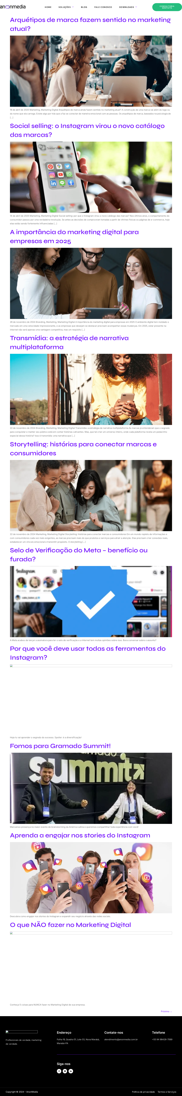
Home (48, 7)
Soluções (65, 7)
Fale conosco (103, 7)
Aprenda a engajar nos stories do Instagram (80, 835)
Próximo (166, 1011)
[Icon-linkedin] (71, 1071)
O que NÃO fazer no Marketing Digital (70, 925)
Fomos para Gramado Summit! (60, 746)
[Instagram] (59, 1071)
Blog (84, 7)
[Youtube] (65, 1071)
